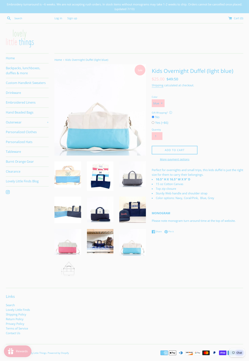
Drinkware (13, 93)
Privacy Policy (15, 324)
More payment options (174, 159)
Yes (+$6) (161, 123)
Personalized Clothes (21, 132)
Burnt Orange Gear (20, 161)
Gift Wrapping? (160, 112)
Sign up (72, 18)
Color (155, 97)
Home (10, 58)
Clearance (13, 171)
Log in (58, 18)
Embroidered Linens (21, 102)
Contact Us (13, 333)
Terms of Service (17, 328)
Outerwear (27, 122)
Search (10, 305)
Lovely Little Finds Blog (22, 181)
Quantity (156, 129)
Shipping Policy (16, 314)
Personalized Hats (19, 142)
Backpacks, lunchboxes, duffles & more (23, 70)
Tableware (13, 151)
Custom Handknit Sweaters (26, 83)
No (157, 117)
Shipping (157, 85)
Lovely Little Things (36, 353)
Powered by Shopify (58, 353)
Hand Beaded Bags (19, 112)
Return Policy (15, 319)
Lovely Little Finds (18, 310)
